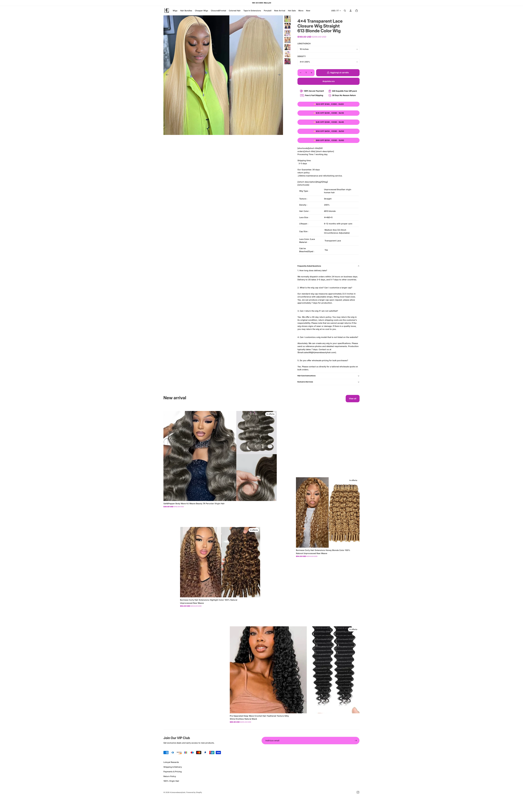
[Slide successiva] (280, 75)
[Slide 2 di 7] (288, 26)
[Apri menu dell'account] (351, 11)
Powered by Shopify (194, 792)
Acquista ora (329, 81)
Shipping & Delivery (172, 767)
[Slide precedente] (166, 75)
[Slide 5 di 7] (288, 47)
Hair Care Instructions (306, 376)
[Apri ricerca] (345, 11)
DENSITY (301, 56)
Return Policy (169, 776)
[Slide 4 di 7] (288, 40)
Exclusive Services (305, 382)
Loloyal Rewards (171, 762)
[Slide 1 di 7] (288, 19)
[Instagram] (358, 792)
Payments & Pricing (172, 771)
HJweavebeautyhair (177, 792)
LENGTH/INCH (304, 43)
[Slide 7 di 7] (288, 61)
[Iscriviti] (355, 740)
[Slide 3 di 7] (288, 33)
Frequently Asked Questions (309, 266)
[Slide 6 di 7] (288, 54)
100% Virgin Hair (171, 781)
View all (352, 398)
